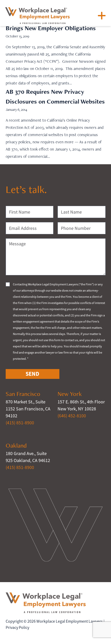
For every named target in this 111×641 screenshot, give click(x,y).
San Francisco (23, 394)
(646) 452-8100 (72, 416)
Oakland (16, 445)
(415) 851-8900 (20, 423)
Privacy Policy (17, 627)
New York (70, 394)
